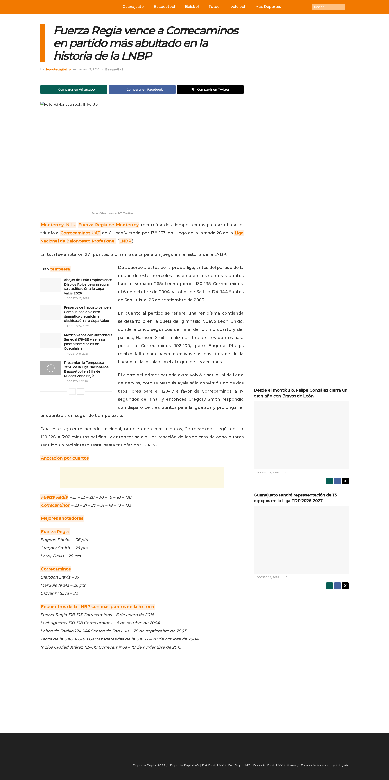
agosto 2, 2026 (77, 381)
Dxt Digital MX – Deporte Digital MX (255, 765)
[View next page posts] (80, 391)
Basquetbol (164, 7)
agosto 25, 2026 (77, 298)
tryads (344, 765)
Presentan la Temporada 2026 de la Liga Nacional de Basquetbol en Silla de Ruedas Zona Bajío (86, 369)
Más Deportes (268, 7)
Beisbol (192, 7)
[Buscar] (348, 7)
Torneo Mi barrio (313, 765)
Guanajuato (133, 7)
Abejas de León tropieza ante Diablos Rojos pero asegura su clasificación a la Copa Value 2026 (88, 286)
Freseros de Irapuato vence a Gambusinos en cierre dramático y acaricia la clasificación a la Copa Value (87, 314)
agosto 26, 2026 (267, 577)
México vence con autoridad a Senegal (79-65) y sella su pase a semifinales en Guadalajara (88, 341)
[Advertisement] (142, 477)
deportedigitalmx (58, 69)
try (332, 765)
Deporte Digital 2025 (149, 765)
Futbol (215, 7)
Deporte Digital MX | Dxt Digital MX (197, 765)
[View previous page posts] (72, 391)
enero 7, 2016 (89, 69)
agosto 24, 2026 (77, 326)
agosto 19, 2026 (77, 353)
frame (291, 765)
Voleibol (238, 7)
